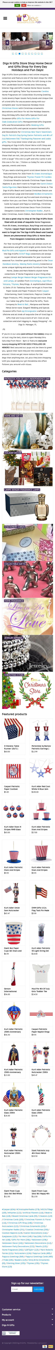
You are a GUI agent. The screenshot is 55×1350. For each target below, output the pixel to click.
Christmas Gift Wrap (20, 1223)
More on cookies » (34, 5)
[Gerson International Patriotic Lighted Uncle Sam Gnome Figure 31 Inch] (13, 973)
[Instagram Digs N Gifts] (42, 1297)
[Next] (48, 42)
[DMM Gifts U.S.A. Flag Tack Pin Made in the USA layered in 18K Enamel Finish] (41, 892)
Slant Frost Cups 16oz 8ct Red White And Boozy (13, 1192)
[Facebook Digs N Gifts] (13, 1297)
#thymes (14, 1213)
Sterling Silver (16, 1263)
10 (42, 53)
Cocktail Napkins (12, 1233)
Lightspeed (41, 1343)
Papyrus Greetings (13, 1256)
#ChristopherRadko (28, 1209)
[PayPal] (50, 1346)
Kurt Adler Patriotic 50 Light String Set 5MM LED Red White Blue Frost (41, 949)
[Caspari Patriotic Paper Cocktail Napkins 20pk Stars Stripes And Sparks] (13, 771)
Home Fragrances (12, 1250)
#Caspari (8, 1209)
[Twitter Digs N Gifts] (18, 1297)
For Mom (25, 1236)
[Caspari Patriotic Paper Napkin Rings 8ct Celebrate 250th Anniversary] (41, 1014)
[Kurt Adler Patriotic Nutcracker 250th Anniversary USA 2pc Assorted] (41, 1054)
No (24, 5)
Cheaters (45, 1216)
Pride (8, 1260)
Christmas (26, 132)
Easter (30, 135)
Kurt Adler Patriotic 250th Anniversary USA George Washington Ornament (13, 1071)
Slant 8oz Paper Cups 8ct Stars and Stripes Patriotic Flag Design (12, 949)
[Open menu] (5, 18)
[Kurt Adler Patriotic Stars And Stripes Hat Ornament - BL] (13, 852)
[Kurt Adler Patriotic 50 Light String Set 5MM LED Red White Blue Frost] (41, 933)
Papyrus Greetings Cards (39, 1256)
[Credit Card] (44, 1346)
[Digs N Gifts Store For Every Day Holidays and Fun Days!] (33, 18)
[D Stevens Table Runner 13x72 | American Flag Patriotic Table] (13, 730)
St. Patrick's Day (13, 135)
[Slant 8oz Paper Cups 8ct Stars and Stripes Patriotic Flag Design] (13, 933)
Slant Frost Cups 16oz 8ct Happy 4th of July (40, 1192)
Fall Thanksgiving (24, 138)
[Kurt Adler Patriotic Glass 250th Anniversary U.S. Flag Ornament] (13, 1094)
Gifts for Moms (24, 118)
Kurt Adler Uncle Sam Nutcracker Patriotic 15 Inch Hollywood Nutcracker (12, 909)
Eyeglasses (9, 1236)
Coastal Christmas (37, 1229)
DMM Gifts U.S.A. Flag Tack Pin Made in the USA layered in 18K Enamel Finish (41, 909)
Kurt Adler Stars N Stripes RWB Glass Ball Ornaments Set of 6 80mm (13, 828)
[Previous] (7, 42)
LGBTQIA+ (32, 1250)
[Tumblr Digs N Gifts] (37, 1297)
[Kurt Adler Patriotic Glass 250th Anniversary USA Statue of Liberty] (41, 1094)
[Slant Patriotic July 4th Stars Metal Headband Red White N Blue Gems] (41, 1135)
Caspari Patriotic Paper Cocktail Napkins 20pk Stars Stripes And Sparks (13, 787)
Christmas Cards (13, 1219)
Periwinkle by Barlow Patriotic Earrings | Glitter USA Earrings (41, 747)
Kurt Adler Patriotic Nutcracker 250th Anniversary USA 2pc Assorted (41, 1071)
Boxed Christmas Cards (24, 1216)
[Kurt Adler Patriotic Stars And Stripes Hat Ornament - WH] (41, 852)
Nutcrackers (23, 1253)
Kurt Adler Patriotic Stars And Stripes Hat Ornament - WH (41, 868)
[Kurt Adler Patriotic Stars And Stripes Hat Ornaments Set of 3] (41, 811)
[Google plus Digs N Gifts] (23, 1297)
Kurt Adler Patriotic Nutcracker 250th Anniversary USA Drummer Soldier (13, 1152)
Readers (21, 1260)
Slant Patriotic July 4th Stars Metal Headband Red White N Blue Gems (41, 1152)
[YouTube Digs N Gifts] (32, 1297)
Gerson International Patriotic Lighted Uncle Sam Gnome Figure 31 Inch (12, 990)
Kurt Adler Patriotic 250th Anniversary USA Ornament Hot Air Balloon (13, 1030)
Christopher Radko (13, 1229)
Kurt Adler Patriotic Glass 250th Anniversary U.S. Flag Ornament (13, 1111)
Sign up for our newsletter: (27, 1283)
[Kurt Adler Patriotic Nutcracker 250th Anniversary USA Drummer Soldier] (13, 1135)
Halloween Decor (12, 1243)
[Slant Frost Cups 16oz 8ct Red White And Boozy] (13, 1175)
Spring (24, 135)
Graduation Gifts (15, 122)
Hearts (41, 1246)
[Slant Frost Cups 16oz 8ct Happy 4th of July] (41, 1175)
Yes (17, 5)
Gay (37, 1236)
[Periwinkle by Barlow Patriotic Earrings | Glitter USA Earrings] (41, 730)
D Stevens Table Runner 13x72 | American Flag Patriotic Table (11, 747)
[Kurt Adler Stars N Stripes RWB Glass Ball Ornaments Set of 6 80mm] (13, 811)
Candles (45, 91)
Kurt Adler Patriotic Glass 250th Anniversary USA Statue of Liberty (41, 1111)
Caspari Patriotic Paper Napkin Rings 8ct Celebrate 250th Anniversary (41, 1030)
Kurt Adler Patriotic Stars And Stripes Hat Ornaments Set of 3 (41, 828)
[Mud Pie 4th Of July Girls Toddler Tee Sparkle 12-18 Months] (41, 973)
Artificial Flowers (33, 1213)
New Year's (36, 132)
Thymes (33, 1263)
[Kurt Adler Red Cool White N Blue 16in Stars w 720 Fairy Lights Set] (41, 771)
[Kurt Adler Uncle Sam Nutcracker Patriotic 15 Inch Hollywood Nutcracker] (13, 892)
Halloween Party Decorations (18, 1246)
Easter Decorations (35, 1233)
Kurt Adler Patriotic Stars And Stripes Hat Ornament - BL (13, 868)
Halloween (11, 138)
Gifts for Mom (21, 1240)
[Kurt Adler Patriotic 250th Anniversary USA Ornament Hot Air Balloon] (13, 1014)
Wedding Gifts (37, 125)
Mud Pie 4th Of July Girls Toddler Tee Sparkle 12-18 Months (40, 990)
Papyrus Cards (41, 1253)
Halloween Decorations (38, 1243)
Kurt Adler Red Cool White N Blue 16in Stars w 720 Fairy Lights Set (41, 787)
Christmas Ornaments (32, 1226)
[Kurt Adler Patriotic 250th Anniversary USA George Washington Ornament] (13, 1054)
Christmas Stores (10, 108)
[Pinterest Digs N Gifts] (27, 1297)
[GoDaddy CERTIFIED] (27, 1333)
